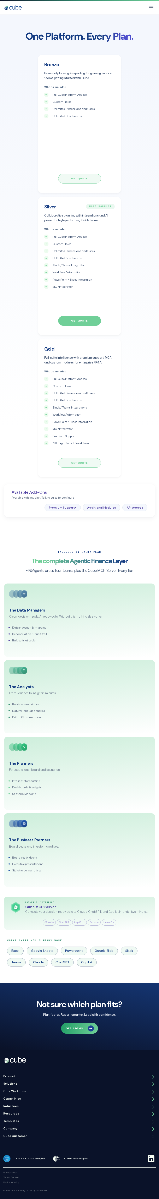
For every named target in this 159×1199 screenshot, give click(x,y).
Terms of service (10, 1177)
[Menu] (151, 8)
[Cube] (13, 7)
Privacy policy (10, 1172)
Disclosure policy (11, 1182)
